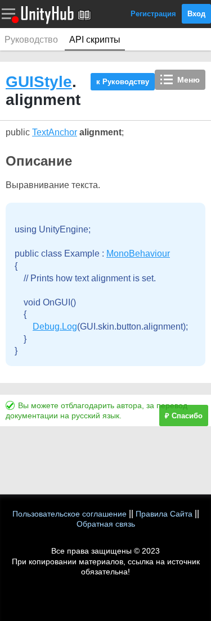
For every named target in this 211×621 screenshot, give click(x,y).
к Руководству (122, 81)
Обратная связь (106, 523)
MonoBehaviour (138, 253)
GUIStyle (39, 81)
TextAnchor (54, 132)
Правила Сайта (164, 513)
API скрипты (94, 39)
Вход (196, 14)
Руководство (31, 39)
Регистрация (153, 14)
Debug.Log (55, 326)
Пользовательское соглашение (69, 513)
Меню (188, 79)
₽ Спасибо (184, 416)
